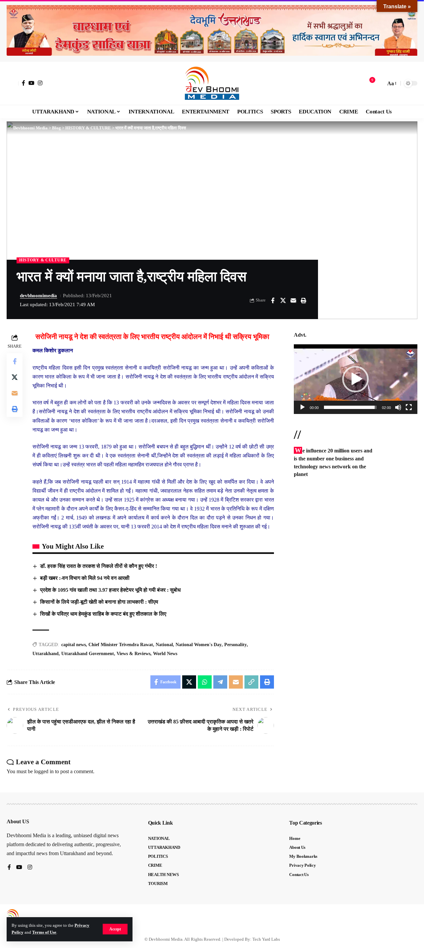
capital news (73, 644)
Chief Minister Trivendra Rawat (120, 644)
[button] (115, 929)
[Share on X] (283, 300)
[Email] (293, 300)
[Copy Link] (251, 682)
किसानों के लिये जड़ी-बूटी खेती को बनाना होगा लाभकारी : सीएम (99, 602)
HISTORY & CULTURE (43, 260)
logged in (44, 771)
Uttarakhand (45, 653)
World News (165, 653)
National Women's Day (199, 644)
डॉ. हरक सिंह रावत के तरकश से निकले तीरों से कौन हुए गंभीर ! (98, 566)
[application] (355, 379)
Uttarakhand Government (87, 653)
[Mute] (398, 407)
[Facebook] (23, 83)
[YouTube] (31, 83)
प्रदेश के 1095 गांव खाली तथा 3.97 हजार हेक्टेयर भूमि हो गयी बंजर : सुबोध (110, 590)
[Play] (302, 407)
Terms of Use (44, 932)
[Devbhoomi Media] (212, 83)
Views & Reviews (133, 653)
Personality (235, 644)
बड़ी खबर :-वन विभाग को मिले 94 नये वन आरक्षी (85, 578)
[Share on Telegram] (220, 682)
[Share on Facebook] (272, 300)
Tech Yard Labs (266, 939)
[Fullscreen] (408, 407)
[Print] (303, 300)
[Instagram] (40, 83)
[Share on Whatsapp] (205, 682)
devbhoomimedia (38, 295)
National (164, 644)
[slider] (350, 407)
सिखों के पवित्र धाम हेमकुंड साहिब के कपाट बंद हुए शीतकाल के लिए (103, 614)
